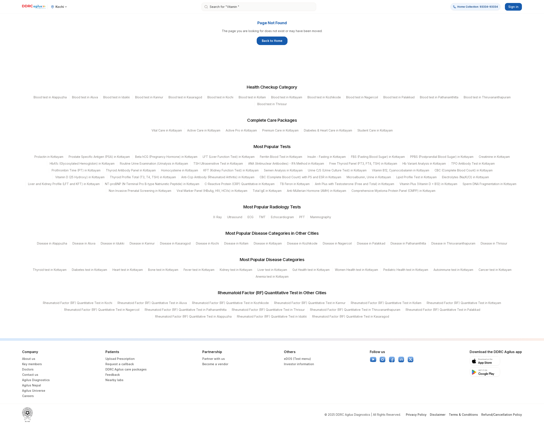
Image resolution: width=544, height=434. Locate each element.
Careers (28, 396)
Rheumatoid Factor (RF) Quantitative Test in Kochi (77, 303)
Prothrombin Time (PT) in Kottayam (76, 170)
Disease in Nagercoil (337, 243)
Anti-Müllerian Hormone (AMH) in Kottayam (316, 190)
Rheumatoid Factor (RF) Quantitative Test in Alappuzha (193, 316)
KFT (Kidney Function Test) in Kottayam (231, 170)
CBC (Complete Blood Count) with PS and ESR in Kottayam (300, 177)
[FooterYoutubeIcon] (373, 359)
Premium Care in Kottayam (280, 130)
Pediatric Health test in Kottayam (405, 269)
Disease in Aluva (83, 243)
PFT (302, 217)
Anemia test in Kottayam (272, 276)
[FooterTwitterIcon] (410, 359)
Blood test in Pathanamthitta (439, 97)
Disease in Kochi (207, 243)
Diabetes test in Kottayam (89, 269)
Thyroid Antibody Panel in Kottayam (131, 170)
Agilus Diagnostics (36, 380)
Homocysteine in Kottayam (179, 170)
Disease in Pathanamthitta (408, 243)
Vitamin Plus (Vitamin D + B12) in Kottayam (428, 184)
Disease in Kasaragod (175, 243)
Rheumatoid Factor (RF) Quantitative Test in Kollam (386, 303)
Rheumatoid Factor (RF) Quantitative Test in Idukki (272, 316)
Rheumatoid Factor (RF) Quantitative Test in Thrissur (268, 309)
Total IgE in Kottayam (267, 190)
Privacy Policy (416, 414)
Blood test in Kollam (252, 97)
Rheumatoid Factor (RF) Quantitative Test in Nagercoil (101, 309)
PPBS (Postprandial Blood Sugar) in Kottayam (441, 156)
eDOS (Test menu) (297, 358)
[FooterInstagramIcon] (382, 359)
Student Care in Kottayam (375, 130)
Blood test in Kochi (220, 97)
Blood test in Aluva (85, 97)
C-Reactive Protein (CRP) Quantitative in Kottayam (240, 184)
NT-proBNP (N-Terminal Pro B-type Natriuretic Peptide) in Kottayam (152, 184)
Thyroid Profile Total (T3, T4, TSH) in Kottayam (143, 177)
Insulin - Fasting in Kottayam (326, 156)
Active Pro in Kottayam (241, 130)
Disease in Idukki (112, 243)
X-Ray (217, 217)
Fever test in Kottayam (199, 269)
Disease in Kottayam (268, 243)
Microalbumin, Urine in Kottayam (369, 177)
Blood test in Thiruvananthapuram (487, 97)
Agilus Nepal (31, 385)
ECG (251, 217)
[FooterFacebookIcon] (391, 359)
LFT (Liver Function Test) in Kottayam (229, 156)
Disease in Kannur (142, 243)
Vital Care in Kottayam (167, 130)
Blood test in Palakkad (399, 97)
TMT (262, 217)
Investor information (299, 364)
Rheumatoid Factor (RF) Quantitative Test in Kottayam (464, 303)
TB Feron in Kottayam (295, 184)
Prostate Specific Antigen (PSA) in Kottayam (99, 156)
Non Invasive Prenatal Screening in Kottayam (140, 190)
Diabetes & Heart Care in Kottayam (328, 130)
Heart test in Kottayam (127, 269)
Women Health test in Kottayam (356, 269)
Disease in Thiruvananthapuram (453, 243)
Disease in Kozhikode (302, 243)
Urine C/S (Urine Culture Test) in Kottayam (337, 170)
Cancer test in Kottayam (495, 269)
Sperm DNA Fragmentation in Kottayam (489, 184)
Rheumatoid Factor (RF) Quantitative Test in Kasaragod (350, 316)
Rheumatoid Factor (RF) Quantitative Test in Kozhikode (230, 303)
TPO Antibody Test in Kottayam (473, 163)
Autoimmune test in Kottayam (453, 269)
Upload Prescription (120, 358)
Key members (32, 364)
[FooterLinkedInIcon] (401, 359)
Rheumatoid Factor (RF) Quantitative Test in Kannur (310, 303)
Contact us (30, 374)
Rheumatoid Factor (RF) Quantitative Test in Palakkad (443, 309)
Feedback (112, 374)
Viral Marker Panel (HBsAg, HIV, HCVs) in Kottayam (212, 190)
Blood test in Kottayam (286, 97)
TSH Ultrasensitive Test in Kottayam (218, 163)
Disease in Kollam (236, 243)
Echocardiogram (282, 217)
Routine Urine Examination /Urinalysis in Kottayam (154, 163)
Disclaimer (437, 414)
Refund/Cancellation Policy (501, 414)
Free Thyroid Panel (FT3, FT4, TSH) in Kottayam (363, 163)
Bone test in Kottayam (163, 269)
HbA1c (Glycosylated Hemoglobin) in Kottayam (82, 163)
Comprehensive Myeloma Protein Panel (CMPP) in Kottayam (393, 190)
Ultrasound (234, 217)
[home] (33, 7)
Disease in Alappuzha (52, 243)
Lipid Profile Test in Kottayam (416, 177)
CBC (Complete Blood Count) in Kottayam (464, 170)
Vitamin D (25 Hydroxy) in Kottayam (80, 177)
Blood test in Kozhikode (324, 97)
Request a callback (119, 364)
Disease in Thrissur (494, 243)
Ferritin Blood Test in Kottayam (281, 156)
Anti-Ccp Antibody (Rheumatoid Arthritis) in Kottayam (217, 177)
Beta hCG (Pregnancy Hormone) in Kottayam (166, 156)
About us (28, 358)
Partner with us (213, 358)
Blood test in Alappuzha (50, 97)
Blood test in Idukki (116, 97)
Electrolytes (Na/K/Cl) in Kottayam (465, 177)
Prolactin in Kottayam (48, 156)
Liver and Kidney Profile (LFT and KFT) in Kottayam (64, 184)
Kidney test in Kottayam (236, 269)
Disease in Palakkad (371, 243)
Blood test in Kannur (149, 97)
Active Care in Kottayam (203, 130)
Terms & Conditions (463, 414)
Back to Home (272, 40)
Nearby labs (114, 380)
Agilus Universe (33, 390)
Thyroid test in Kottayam (50, 269)
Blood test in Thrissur (272, 104)
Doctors (28, 369)
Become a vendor (215, 364)
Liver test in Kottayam (272, 269)
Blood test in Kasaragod (185, 97)
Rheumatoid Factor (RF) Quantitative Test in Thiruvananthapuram (355, 309)
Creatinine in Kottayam (494, 156)
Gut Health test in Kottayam (311, 269)
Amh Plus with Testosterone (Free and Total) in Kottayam (354, 184)
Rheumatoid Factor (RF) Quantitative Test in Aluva (152, 303)
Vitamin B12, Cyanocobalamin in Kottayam (400, 170)
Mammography (320, 217)
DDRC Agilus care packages (126, 369)
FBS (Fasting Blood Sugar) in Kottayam (378, 156)
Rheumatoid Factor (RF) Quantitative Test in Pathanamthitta (186, 309)
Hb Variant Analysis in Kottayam (424, 163)
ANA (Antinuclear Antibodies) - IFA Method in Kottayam (286, 163)
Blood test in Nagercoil (362, 97)
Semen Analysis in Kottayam (283, 170)
